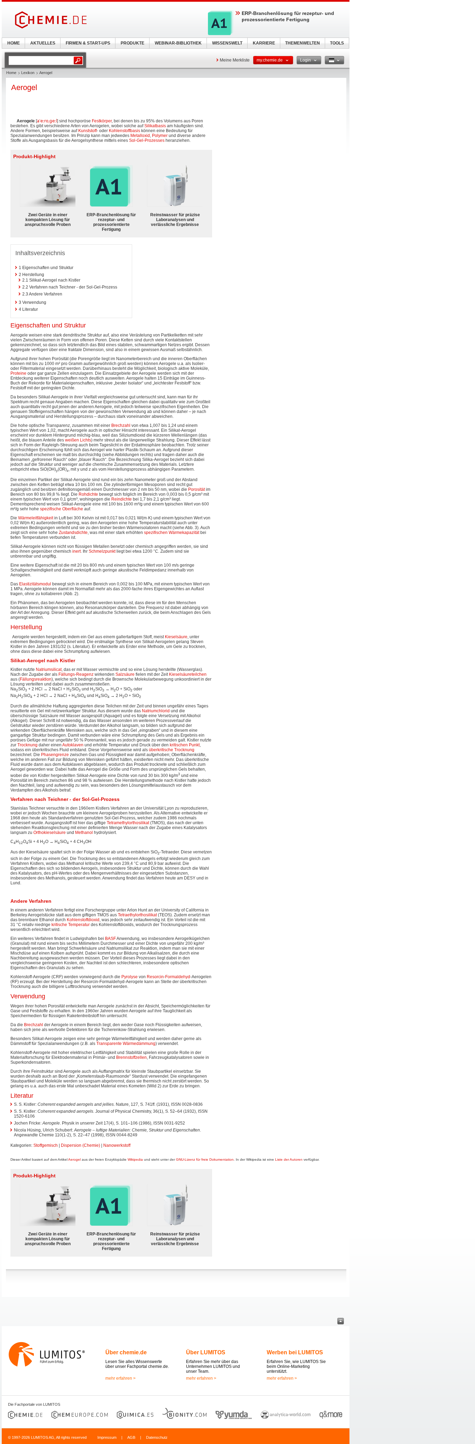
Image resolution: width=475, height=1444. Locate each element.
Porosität (196, 489)
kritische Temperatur (70, 924)
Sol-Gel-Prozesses (146, 140)
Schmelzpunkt (102, 551)
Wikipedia (135, 1159)
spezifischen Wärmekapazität (171, 532)
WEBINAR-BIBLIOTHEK (178, 43)
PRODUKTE (132, 43)
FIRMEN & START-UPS (88, 43)
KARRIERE (264, 43)
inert (76, 551)
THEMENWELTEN (302, 43)
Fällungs (66, 674)
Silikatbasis (155, 125)
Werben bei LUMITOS (295, 1352)
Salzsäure (125, 674)
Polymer (160, 135)
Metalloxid (140, 135)
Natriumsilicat (49, 669)
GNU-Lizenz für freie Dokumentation (205, 1159)
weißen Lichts (78, 440)
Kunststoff (87, 130)
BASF (110, 938)
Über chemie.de (126, 1352)
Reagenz (85, 674)
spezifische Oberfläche (61, 508)
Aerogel (74, 1159)
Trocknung (27, 745)
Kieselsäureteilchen (188, 674)
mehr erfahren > (120, 1378)
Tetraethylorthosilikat (137, 914)
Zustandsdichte (73, 532)
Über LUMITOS (205, 1352)
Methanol (84, 832)
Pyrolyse (129, 976)
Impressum (106, 1437)
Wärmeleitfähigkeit (35, 518)
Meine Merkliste (235, 60)
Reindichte (121, 499)
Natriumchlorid (156, 710)
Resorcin (155, 976)
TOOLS (337, 43)
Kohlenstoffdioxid (83, 919)
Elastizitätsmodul (35, 584)
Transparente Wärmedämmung (125, 1043)
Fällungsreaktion (35, 679)
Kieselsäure (176, 636)
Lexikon (27, 73)
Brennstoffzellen (131, 1057)
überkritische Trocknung (171, 749)
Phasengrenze (55, 754)
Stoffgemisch (45, 1145)
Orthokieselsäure (49, 832)
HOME (13, 43)
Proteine (18, 373)
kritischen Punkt (185, 745)
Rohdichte (88, 494)
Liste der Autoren (289, 1159)
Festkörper (102, 121)
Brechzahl (120, 425)
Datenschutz (157, 1437)
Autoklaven (72, 745)
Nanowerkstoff (116, 1145)
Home (11, 73)
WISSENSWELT (227, 43)
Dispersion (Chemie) (80, 1145)
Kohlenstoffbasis (124, 130)
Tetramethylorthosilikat (128, 822)
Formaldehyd (177, 976)
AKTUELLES (42, 43)
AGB (131, 1437)
